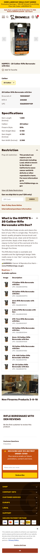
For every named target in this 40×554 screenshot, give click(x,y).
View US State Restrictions (12, 190)
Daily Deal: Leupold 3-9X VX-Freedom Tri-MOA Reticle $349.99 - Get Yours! (20, 10)
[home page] (20, 17)
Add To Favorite (11, 70)
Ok (20, 550)
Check (32, 199)
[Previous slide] (4, 39)
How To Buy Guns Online (12, 205)
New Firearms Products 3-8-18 (20, 399)
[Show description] (7, 270)
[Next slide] (36, 39)
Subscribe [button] (20, 475)
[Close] (37, 528)
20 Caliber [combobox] (7, 83)
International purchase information (16, 209)
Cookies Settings (20, 545)
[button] (3, 17)
